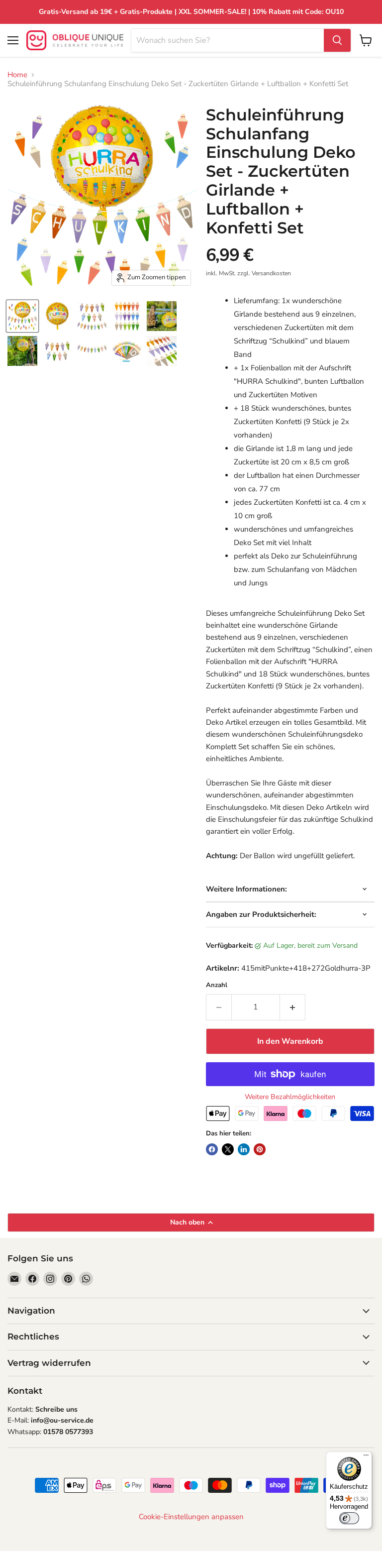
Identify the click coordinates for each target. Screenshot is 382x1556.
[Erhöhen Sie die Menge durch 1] (292, 1007)
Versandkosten (271, 273)
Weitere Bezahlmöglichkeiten (290, 1097)
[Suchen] (337, 40)
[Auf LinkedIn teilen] (244, 1149)
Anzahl (216, 985)
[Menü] (366, 1457)
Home (17, 75)
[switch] (349, 1518)
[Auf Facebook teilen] (212, 1149)
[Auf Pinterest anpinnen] (260, 1149)
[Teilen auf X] (228, 1149)
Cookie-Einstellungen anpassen (191, 1517)
